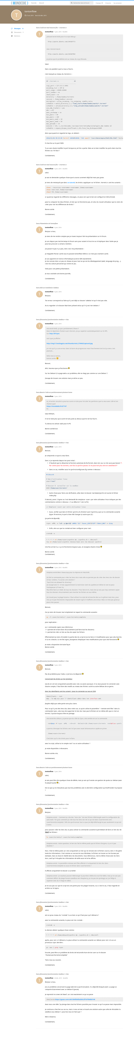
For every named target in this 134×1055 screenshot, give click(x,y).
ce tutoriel (71, 182)
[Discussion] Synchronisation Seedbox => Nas (54, 320)
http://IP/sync (54, 334)
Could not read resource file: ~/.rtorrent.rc (53, 28)
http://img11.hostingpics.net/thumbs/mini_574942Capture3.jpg (70, 343)
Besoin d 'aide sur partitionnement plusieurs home (56, 392)
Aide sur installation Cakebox (49, 288)
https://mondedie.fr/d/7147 (57, 406)
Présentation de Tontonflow (49, 223)
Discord (41, 3)
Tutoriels (33, 3)
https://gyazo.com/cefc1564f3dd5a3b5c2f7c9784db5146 (75, 999)
